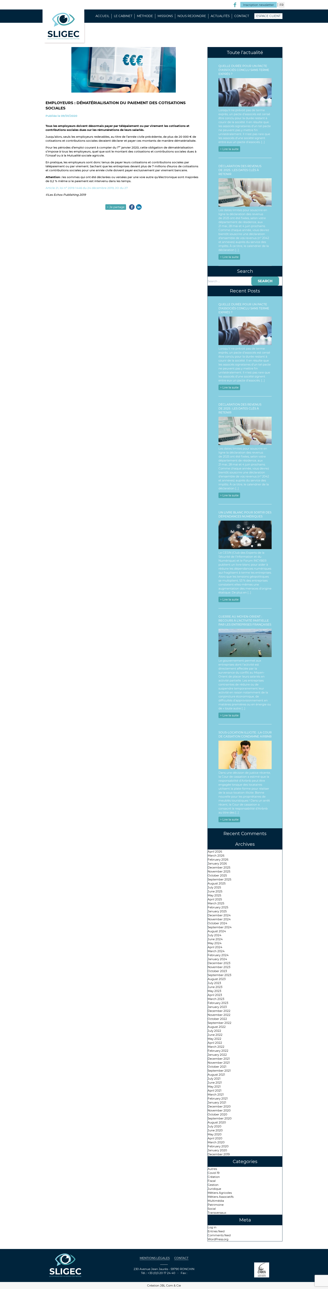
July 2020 (214, 1126)
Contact (241, 16)
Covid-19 (213, 1173)
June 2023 (215, 987)
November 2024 (219, 919)
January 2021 (217, 1102)
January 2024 (217, 959)
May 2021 (214, 1086)
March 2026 (216, 855)
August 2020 (217, 1122)
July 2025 (214, 887)
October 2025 (217, 875)
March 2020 (216, 1142)
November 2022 (219, 1015)
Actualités (220, 16)
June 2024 (215, 939)
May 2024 (215, 943)
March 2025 (216, 903)
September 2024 (220, 927)
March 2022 (216, 1046)
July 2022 (214, 1031)
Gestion (213, 1185)
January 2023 (217, 1007)
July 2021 (214, 1078)
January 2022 (217, 1054)
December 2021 (219, 1058)
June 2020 (215, 1130)
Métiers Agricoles (220, 1193)
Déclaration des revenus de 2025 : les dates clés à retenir (239, 170)
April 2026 (215, 851)
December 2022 (219, 1011)
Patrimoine (216, 1204)
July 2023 (214, 983)
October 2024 (217, 923)
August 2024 (217, 931)
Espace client (268, 16)
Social (212, 1208)
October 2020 (217, 1114)
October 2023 (217, 971)
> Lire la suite (229, 149)
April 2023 (215, 995)
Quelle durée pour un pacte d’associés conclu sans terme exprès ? (243, 70)
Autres (212, 1169)
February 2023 (218, 1003)
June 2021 (215, 1082)
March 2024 (216, 951)
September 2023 (219, 975)
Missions (165, 16)
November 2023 (219, 967)
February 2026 (218, 859)
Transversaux (217, 1212)
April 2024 (215, 947)
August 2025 (217, 883)
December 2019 (219, 1154)
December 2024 (219, 915)
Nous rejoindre (191, 16)
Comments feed (219, 1235)
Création (214, 1177)
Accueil (102, 16)
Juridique (214, 1189)
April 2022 (215, 1043)
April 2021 (214, 1090)
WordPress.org (218, 1239)
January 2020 (217, 1150)
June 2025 (215, 891)
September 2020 (220, 1118)
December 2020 (219, 1106)
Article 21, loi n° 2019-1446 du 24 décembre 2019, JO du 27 (87, 188)
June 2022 (215, 1035)
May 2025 (214, 895)
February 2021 (218, 1098)
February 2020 (218, 1146)
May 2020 (215, 1134)
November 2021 (219, 1062)
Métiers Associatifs (220, 1197)
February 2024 (218, 955)
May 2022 (214, 1039)
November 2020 (219, 1110)
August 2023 (217, 979)
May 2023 (214, 991)
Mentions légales (155, 1258)
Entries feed (216, 1231)
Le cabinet (123, 16)
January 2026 (217, 863)
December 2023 (219, 963)
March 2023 (216, 999)
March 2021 (216, 1094)
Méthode (145, 16)
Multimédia (216, 1201)
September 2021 (219, 1070)
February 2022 (218, 1050)
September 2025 (219, 879)
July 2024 (214, 935)
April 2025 (215, 899)
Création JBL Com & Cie (164, 1285)
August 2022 (217, 1027)
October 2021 (217, 1066)
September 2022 (219, 1023)
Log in (212, 1227)
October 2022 (217, 1019)
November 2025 (219, 871)
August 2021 (216, 1074)
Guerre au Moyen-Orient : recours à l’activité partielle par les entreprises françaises (244, 620)
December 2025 (219, 867)
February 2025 (218, 907)
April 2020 (215, 1138)
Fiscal (212, 1181)
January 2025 (217, 911)
